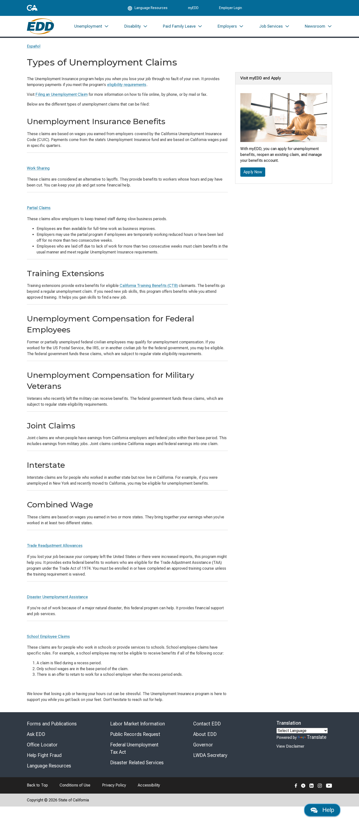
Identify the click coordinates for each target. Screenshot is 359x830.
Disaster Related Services (137, 762)
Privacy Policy (114, 785)
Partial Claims (39, 208)
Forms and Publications (52, 724)
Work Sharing (38, 168)
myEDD (193, 8)
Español (34, 46)
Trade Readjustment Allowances (55, 545)
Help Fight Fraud (44, 755)
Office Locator (42, 745)
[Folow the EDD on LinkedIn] (311, 785)
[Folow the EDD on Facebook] (296, 785)
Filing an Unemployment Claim (61, 94)
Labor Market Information (137, 724)
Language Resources (49, 766)
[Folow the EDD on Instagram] (320, 785)
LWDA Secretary (210, 755)
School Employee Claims (48, 636)
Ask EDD (36, 734)
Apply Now (252, 172)
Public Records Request (135, 734)
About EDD (205, 734)
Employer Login (230, 8)
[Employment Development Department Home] (40, 26)
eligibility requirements (127, 84)
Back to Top (37, 785)
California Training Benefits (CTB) (149, 285)
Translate (317, 737)
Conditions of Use (75, 785)
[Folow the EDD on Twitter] (303, 785)
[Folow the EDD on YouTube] (329, 785)
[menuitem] (91, 26)
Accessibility (149, 785)
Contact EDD (207, 724)
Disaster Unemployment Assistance (57, 597)
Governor (203, 745)
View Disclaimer (290, 746)
